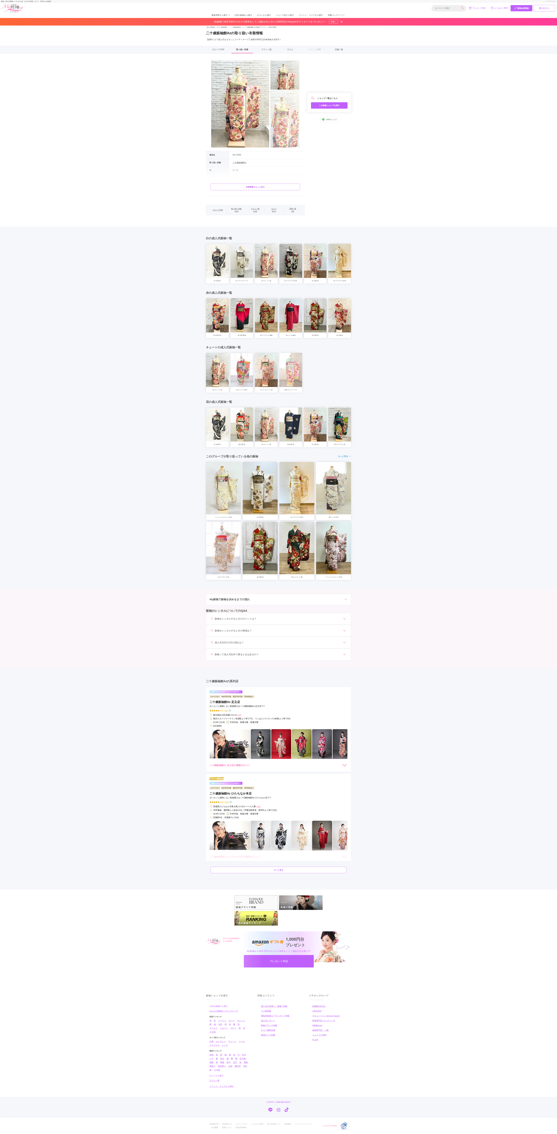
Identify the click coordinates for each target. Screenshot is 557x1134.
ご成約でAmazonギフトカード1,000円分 (225, 692)
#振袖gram (317, 1025)
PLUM (315, 1040)
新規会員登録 (523, 8)
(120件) (226, 802)
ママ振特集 (266, 1011)
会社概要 (214, 1127)
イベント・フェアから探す (311, 15)
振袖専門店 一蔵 (320, 1030)
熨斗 (229, 1062)
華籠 (222, 1062)
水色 (220, 1024)
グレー (233, 1028)
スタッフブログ (241, 1124)
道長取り (222, 1066)
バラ (211, 1058)
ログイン (546, 8)
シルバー (224, 1028)
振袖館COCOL (319, 1006)
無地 (211, 1055)
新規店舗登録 (241, 1127)
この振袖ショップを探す (329, 105)
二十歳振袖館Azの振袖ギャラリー (255, 27)
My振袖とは (227, 1124)
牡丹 (244, 1055)
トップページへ (551, 1)
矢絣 (230, 1066)
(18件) (226, 710)
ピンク (232, 1020)
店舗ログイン (227, 1127)
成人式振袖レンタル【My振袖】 (217, 27)
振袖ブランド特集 (269, 1025)
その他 (212, 1032)
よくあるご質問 (500, 8)
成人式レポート (268, 1020)
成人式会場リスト (274, 1124)
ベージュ (222, 1020)
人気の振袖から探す (243, 15)
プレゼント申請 (478, 8)
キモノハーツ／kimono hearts (326, 1016)
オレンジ (241, 1020)
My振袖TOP (214, 1124)
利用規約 (287, 1124)
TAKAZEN (316, 1011)
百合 (222, 1058)
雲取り (212, 1066)
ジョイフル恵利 (319, 1035)
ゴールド (213, 1028)
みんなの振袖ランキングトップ (223, 1011)
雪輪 (246, 1062)
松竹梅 (243, 1058)
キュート (232, 1041)
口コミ (290, 49)
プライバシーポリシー (303, 1124)
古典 (211, 1041)
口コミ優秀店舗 (268, 1030)
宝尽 (235, 1062)
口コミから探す (264, 15)
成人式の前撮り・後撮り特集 (274, 1006)
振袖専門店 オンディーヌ (323, 1020)
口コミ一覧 (214, 1080)
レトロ (225, 1045)
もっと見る (343, 456)
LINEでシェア (331, 120)
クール (242, 1041)
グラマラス (214, 1045)
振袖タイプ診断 (268, 1035)
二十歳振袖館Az (235, 27)
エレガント (221, 1041)
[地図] (239, 715)
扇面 (211, 1062)
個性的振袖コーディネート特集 (275, 1016)
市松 (245, 1066)
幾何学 (238, 1066)
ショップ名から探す (285, 15)
